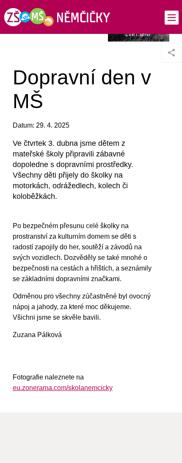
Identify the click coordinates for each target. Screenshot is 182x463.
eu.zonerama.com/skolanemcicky (63, 387)
